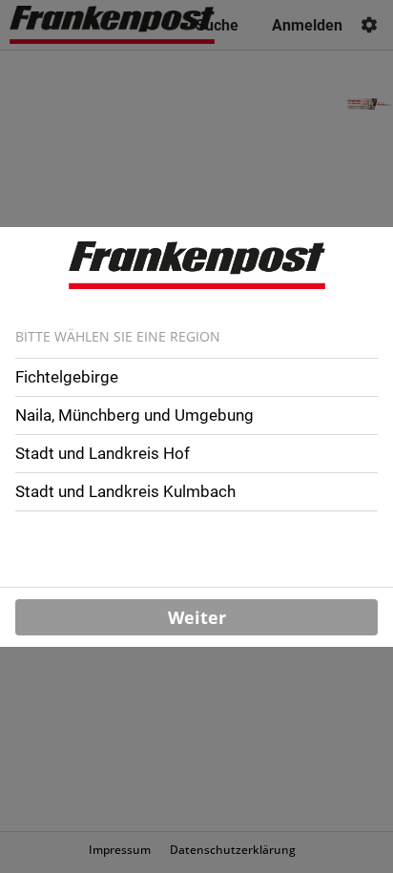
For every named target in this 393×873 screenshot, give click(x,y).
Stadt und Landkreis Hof (102, 453)
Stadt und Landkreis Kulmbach (125, 491)
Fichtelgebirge (66, 376)
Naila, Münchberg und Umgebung (134, 415)
